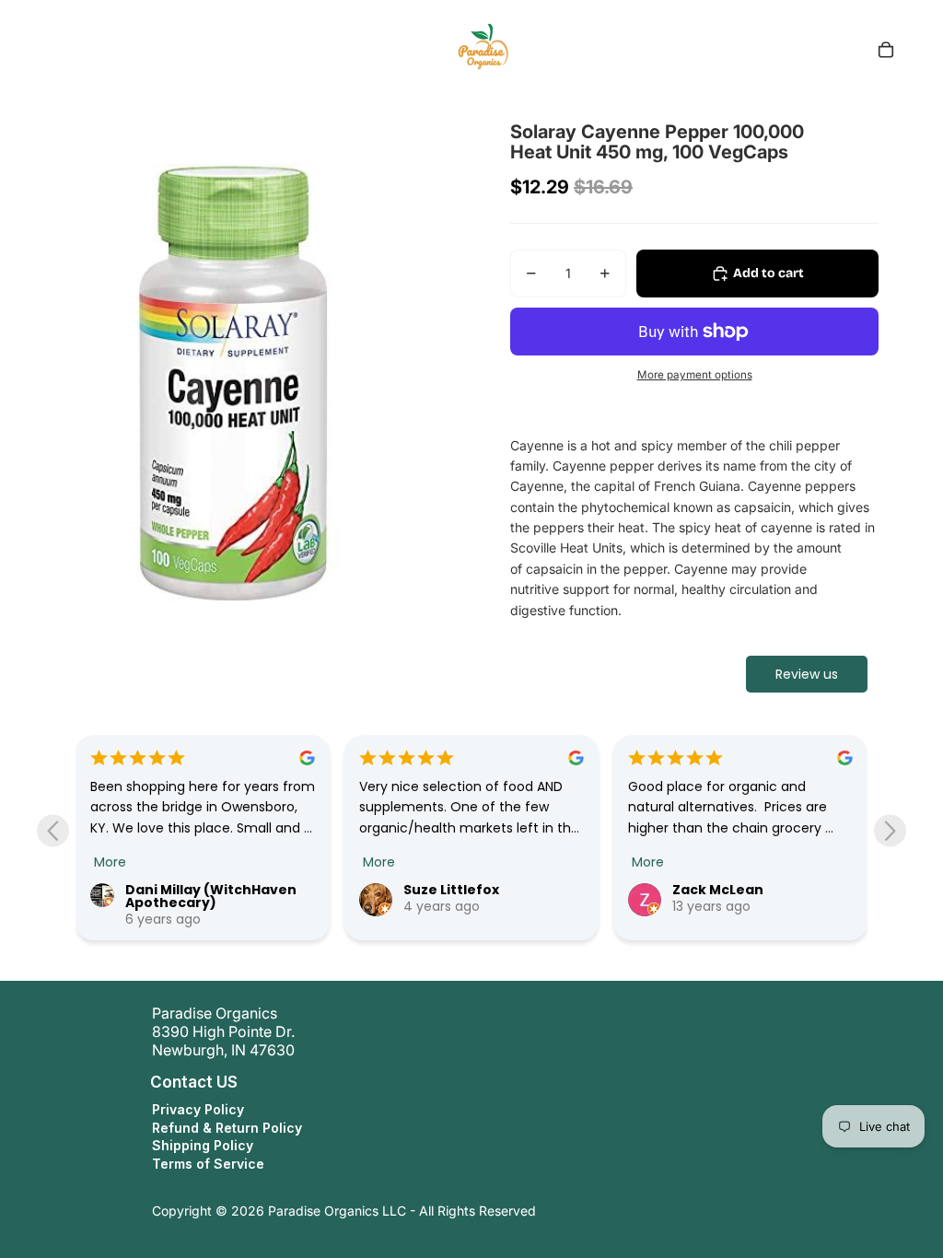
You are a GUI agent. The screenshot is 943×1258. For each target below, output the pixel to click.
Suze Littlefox (451, 889)
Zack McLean (717, 889)
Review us (806, 674)
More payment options (694, 374)
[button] (132, 1082)
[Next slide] (890, 830)
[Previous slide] (53, 830)
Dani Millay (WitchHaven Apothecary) (211, 896)
